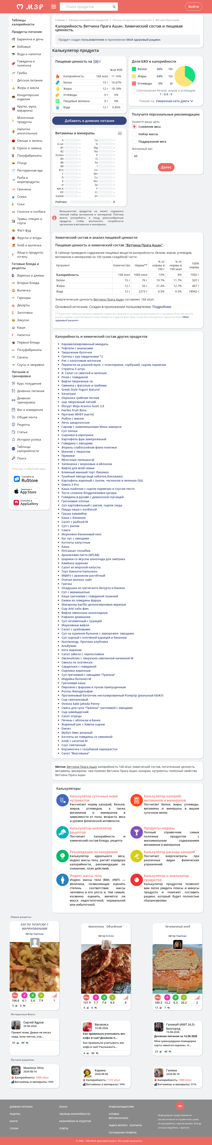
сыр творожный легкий (78, 402)
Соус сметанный (73, 745)
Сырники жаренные (76, 671)
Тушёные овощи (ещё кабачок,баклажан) (92, 476)
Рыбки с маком (72, 418)
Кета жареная (71, 650)
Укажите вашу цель (146, 122)
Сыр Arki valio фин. (75, 609)
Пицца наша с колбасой (79, 509)
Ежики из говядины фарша (81, 600)
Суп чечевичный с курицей (81, 621)
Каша (65, 547)
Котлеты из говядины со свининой (86, 737)
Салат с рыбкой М (74, 522)
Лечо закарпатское (75, 423)
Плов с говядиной (74, 377)
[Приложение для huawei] (29, 503)
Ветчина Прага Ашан (167, 19)
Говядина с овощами (77, 443)
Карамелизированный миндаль (84, 344)
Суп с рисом (70, 526)
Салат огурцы (71, 716)
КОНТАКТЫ (136, 1125)
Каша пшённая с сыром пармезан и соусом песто (98, 489)
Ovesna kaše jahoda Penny (80, 704)
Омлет (66, 728)
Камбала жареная (74, 563)
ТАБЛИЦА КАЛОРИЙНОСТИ (74, 1113)
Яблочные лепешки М (77, 460)
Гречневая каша (73, 683)
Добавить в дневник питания (89, 120)
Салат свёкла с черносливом (82, 654)
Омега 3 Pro (70, 485)
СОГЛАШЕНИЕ (117, 1132)
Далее (166, 167)
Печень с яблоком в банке (80, 720)
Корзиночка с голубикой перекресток (89, 749)
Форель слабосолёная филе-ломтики (89, 447)
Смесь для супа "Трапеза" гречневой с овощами (96, 708)
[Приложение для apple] (29, 491)
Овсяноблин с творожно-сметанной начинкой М (97, 658)
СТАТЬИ (14, 1128)
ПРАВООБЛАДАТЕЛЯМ (121, 1106)
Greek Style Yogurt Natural (80, 389)
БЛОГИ (14, 1121)
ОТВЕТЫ (63, 1128)
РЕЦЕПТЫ (15, 1113)
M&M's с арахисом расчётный (83, 575)
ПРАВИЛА (130, 1132)
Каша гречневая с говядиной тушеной (89, 596)
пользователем (92, 40)
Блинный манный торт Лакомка (85, 472)
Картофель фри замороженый (83, 439)
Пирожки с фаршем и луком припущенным (93, 687)
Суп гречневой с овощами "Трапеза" (88, 675)
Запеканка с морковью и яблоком (86, 464)
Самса (65, 530)
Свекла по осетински (76, 662)
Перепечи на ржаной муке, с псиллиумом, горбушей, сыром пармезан (113, 365)
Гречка (66, 584)
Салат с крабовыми (75, 629)
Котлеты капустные (75, 542)
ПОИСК (63, 1106)
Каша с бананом (73, 518)
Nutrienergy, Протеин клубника (84, 642)
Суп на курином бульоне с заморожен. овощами (97, 633)
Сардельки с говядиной (78, 666)
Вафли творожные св (77, 381)
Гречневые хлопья (75, 501)
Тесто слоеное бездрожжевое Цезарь (89, 493)
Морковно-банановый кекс (81, 534)
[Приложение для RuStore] (29, 479)
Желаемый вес (142, 149)
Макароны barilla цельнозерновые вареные (93, 604)
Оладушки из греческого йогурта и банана (93, 588)
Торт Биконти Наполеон (79, 571)
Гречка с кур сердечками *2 (82, 356)
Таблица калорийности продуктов (88, 19)
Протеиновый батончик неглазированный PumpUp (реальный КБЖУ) (112, 695)
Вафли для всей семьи (77, 468)
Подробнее (161, 306)
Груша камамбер (74, 513)
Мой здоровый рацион (143, 40)
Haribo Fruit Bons (74, 410)
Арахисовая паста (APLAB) (80, 555)
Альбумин (68, 646)
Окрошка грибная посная (80, 398)
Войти (193, 6)
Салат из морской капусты (81, 567)
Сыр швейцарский (74, 712)
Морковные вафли (75, 625)
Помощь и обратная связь (29, 469)
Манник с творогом (75, 451)
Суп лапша (69, 431)
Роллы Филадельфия (77, 691)
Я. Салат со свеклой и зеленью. (84, 373)
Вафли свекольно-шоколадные (84, 613)
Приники (68, 456)
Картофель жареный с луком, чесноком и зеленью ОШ (102, 480)
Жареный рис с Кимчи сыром (83, 724)
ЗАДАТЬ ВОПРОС (118, 1125)
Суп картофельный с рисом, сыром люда (91, 505)
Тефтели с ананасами (77, 348)
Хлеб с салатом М (74, 741)
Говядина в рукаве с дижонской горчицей (92, 497)
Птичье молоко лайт (76, 580)
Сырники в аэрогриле (77, 435)
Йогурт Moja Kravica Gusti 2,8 (82, 406)
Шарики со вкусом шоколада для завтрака (93, 559)
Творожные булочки (76, 352)
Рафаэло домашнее (75, 617)
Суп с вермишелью (75, 592)
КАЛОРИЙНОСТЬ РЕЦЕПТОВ (75, 1121)
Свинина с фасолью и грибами (84, 385)
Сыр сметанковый (74, 699)
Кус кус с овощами (75, 538)
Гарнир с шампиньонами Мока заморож (91, 427)
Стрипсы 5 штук (73, 369)
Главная (60, 19)
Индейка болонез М (76, 679)
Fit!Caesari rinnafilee (75, 551)
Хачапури (68, 394)
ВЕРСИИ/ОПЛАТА (118, 1118)
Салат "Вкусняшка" (75, 753)
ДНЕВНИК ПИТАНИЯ (21, 1106)
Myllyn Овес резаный (76, 733)
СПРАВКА (114, 1113)
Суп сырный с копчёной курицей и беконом (94, 637)
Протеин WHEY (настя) (77, 414)
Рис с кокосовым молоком (81, 361)
